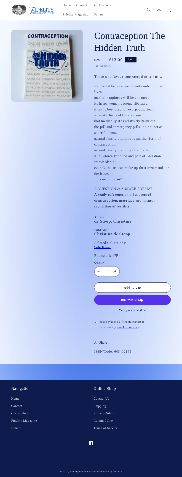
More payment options (132, 310)
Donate (16, 428)
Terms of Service (105, 428)
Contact (16, 406)
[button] (149, 10)
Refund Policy (103, 420)
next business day (128, 327)
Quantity (99, 262)
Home (15, 398)
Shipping (99, 406)
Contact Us (101, 398)
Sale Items (102, 247)
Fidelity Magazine (24, 420)
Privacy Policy (103, 413)
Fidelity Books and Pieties (84, 471)
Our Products (20, 413)
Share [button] (103, 342)
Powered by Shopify (111, 471)
